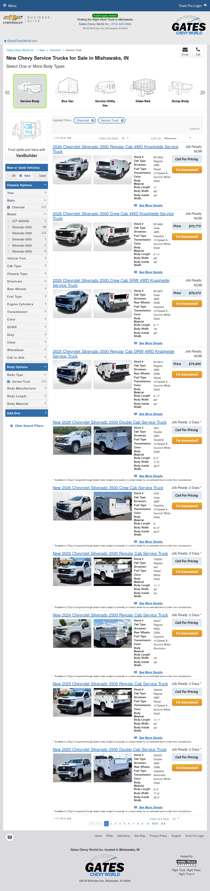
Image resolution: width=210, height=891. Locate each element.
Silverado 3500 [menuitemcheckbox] (21, 233)
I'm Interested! (187, 169)
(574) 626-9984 (121, 24)
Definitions (124, 836)
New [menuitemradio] (27, 175)
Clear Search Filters (28, 426)
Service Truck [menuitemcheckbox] (20, 381)
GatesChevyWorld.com (22, 41)
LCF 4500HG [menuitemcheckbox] (20, 221)
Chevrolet (83, 120)
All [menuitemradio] (13, 175)
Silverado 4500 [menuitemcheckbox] (21, 239)
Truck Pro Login (194, 836)
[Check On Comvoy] (9, 837)
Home (98, 836)
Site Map (140, 836)
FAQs (109, 836)
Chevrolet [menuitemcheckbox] (18, 207)
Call (198, 54)
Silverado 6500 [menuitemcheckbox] (21, 251)
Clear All (195, 128)
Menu (12, 5)
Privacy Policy (158, 836)
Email (185, 54)
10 (147, 823)
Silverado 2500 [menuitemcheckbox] (21, 227)
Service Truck (110, 120)
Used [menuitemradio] (42, 175)
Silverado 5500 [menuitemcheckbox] (21, 245)
